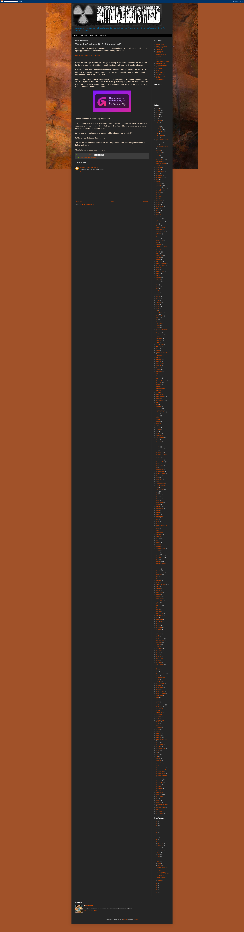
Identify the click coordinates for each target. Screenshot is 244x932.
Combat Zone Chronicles (159, 52)
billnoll (125, 919)
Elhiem (157, 292)
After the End (159, 130)
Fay (157, 310)
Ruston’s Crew (159, 613)
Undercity (158, 735)
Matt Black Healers (161, 473)
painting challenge (160, 548)
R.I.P (157, 578)
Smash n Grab (159, 658)
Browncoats (159, 218)
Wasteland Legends (161, 770)
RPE (157, 604)
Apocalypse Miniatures (162, 146)
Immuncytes (159, 408)
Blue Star (158, 196)
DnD (157, 275)
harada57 (82, 167)
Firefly (157, 314)
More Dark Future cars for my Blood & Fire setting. (163, 874)
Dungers (158, 287)
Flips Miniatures (160, 58)
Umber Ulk (158, 733)
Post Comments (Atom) (88, 204)
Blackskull (158, 187)
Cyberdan (158, 257)
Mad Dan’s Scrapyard (161, 454)
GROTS (158, 367)
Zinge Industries (160, 79)
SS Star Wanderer (160, 677)
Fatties (157, 308)
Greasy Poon (159, 363)
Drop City (158, 279)
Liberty (157, 439)
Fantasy (158, 306)
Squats (157, 675)
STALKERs (159, 681)
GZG (157, 375)
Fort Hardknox (159, 323)
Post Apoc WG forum (93, 157)
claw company (159, 237)
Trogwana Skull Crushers (160, 721)
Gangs (157, 342)
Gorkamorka (159, 359)
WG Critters (159, 790)
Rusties (158, 609)
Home (75, 35)
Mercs (157, 491)
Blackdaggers (159, 185)
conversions (159, 244)
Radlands (158, 580)
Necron (158, 510)
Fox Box (158, 327)
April (158, 861)
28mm (157, 116)
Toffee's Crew (159, 712)
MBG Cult (158, 475)
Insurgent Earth (160, 410)
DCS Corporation (160, 265)
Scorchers (158, 625)
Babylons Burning (160, 160)
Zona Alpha (159, 811)
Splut (157, 672)
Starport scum (159, 687)
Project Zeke (159, 567)
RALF (157, 582)
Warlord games (160, 762)
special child (159, 668)
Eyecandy (158, 302)
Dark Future (159, 261)
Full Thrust (158, 336)
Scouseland (159, 627)
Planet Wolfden (160, 558)
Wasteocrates (159, 782)
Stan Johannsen (160, 683)
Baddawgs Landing (161, 163)
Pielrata (158, 552)
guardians (158, 369)
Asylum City (159, 152)
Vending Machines (160, 748)
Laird (157, 431)
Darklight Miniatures (161, 263)
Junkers (158, 421)
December (160, 843)
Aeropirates (159, 128)
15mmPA (158, 110)
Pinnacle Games (160, 556)
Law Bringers (159, 435)
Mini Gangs (159, 495)
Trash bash (159, 714)
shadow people (160, 640)
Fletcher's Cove (160, 316)
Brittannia (158, 214)
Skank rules (159, 642)
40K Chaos (159, 120)
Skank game (159, 68)
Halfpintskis (159, 377)
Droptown (158, 281)
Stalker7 (158, 70)
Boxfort (157, 208)
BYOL (157, 224)
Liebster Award (160, 443)
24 (157, 826)
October (159, 848)
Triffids (157, 718)
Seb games (159, 635)
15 (157, 885)
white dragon (159, 792)
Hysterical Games (160, 400)
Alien (157, 133)
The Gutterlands (160, 74)
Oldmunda (158, 536)
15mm (81, 157)
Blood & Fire (94, 35)
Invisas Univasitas (160, 412)
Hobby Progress (160, 396)
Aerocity (158, 126)
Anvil (157, 145)
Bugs (157, 220)
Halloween (158, 379)
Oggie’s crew (159, 532)
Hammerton (159, 383)
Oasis (157, 530)
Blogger (136, 919)
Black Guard (159, 181)
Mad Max (158, 458)
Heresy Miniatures (160, 388)
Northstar (158, 514)
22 (157, 830)
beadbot (158, 173)
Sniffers (158, 660)
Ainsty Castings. (160, 132)
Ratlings (158, 586)
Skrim (157, 654)
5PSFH (158, 122)
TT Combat (159, 727)
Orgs (157, 540)
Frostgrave (158, 333)
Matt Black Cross (160, 471)
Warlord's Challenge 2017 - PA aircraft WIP (162, 869)
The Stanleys (159, 707)
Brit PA (157, 210)
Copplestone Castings (161, 246)
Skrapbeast (159, 650)
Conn (157, 242)
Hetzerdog (158, 390)
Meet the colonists (160, 485)
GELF (157, 348)
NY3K (157, 528)
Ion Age (158, 414)
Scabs (157, 617)
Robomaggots (159, 600)
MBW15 (158, 481)
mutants (158, 504)
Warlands (158, 760)
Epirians (158, 300)
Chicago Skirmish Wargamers (160, 228)
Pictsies (158, 550)
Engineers (158, 298)
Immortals (158, 406)
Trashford (158, 716)
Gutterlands (159, 371)
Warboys (158, 758)
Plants (157, 559)
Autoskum (158, 158)
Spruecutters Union (161, 674)
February (159, 865)
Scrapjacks (159, 629)
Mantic (157, 463)
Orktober (158, 542)
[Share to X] (99, 155)
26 (157, 821)
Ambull (157, 137)
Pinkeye (158, 554)
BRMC (157, 216)
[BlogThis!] (97, 155)
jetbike (157, 417)
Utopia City (159, 737)
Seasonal (158, 633)
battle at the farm (160, 171)
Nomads (158, 512)
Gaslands (158, 346)
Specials (158, 670)
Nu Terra (158, 523)
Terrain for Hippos (160, 72)
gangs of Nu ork (160, 344)
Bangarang (159, 167)
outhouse (158, 544)
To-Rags (158, 710)
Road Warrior (159, 598)
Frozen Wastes (160, 334)
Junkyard (158, 423)
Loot (157, 451)
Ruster (157, 608)
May (158, 859)
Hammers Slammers (161, 381)
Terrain (157, 703)
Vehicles (158, 746)
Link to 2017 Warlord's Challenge (87, 55)
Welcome (158, 786)
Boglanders (159, 200)
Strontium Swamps (161, 693)
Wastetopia (159, 784)
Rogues (158, 602)
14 (157, 887)
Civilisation (159, 235)
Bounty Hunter (159, 206)
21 (157, 832)
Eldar (157, 290)
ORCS (157, 538)
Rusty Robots (159, 615)
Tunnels (158, 729)
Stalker (157, 679)
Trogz (157, 723)
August (159, 852)
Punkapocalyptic (160, 573)
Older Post (145, 201)
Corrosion (158, 252)
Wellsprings (159, 788)
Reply (81, 172)
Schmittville (159, 621)
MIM (157, 493)
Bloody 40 (158, 192)
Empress (158, 296)
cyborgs (158, 259)
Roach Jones (159, 592)
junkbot (158, 419)
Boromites (158, 204)
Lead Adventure (160, 437)
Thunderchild (159, 708)
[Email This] (95, 155)
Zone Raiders (159, 813)
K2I (157, 425)
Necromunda (159, 508)
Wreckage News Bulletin (162, 804)
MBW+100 (158, 479)
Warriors (158, 766)
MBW (157, 477)
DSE (157, 283)
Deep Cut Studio (160, 271)
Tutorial (158, 731)
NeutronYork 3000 (160, 63)
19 (157, 837)
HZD (157, 402)
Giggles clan (159, 355)
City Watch (158, 233)
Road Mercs (159, 596)
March (159, 863)
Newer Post (79, 201)
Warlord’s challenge (161, 764)
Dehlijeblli (158, 273)
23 (157, 828)
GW (157, 373)
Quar (157, 576)
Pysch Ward (159, 574)
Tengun (158, 701)
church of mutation (160, 231)
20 (157, 834)
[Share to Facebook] (101, 155)
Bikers (157, 179)
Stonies (158, 689)
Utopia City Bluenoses (161, 739)
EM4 (157, 294)
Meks (157, 487)
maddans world (160, 460)
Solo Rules (159, 662)
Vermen (158, 750)
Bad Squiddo (159, 161)
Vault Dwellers (159, 744)
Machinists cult (159, 452)
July (158, 854)
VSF (157, 756)
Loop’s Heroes (159, 449)
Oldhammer (159, 534)
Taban (157, 697)
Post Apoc (85, 157)
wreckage (158, 802)
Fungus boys (159, 338)
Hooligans (158, 398)
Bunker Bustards (160, 222)
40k (157, 118)
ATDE (157, 154)
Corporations (159, 250)
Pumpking (158, 571)
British (157, 212)
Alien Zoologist (160, 135)
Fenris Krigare (159, 312)
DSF (157, 285)
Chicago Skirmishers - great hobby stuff (161, 47)
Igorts (157, 404)
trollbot (157, 725)
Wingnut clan (159, 796)
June (158, 856)
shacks (157, 637)
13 (157, 889)
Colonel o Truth (160, 49)
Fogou (157, 322)
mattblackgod (89, 905)
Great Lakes (159, 365)
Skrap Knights (159, 648)
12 (157, 892)
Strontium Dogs (160, 691)
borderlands (159, 202)
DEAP (157, 269)
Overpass (158, 546)
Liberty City (159, 441)
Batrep (157, 169)
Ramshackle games (161, 584)
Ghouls (158, 350)
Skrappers (158, 652)
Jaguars (158, 416)
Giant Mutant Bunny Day (162, 352)
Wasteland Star (160, 771)
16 (157, 883)
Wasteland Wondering (161, 775)
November (160, 845)
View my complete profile (90, 910)
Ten (157, 699)
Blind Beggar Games (161, 189)
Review (158, 590)
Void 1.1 (158, 754)
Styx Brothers (159, 695)
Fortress (158, 325)
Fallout (157, 304)
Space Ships (159, 666)
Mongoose (158, 499)
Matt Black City (159, 469)
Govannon (158, 361)
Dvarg (157, 288)
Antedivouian (159, 143)
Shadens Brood (160, 639)
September (160, 850)
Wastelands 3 (159, 779)
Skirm (157, 646)
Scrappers (158, 631)
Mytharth (103, 35)
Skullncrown (159, 656)
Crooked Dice (159, 255)
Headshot (158, 384)
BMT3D (158, 198)
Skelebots (158, 644)
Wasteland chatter (160, 768)
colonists (158, 239)
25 (157, 823)
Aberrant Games (160, 44)
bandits (158, 165)
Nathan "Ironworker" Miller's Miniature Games (162, 60)
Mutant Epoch (159, 502)
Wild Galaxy (83, 35)
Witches (158, 800)
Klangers (158, 427)
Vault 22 (158, 742)
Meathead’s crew (160, 483)
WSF (157, 809)
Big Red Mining (160, 177)
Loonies (158, 447)
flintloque (158, 318)
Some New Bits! (161, 877)
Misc (157, 497)
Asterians (158, 150)
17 (157, 841)
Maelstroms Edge (160, 462)
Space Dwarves (160, 664)
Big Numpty (159, 175)
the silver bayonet (160, 705)
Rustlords (158, 611)
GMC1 (157, 357)
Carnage (158, 226)
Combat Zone (159, 240)
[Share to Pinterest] (103, 155)
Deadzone (158, 267)
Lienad (157, 445)
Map (157, 467)
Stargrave (158, 685)
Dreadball (158, 277)
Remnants (158, 588)
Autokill (158, 156)
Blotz (157, 194)
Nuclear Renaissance (161, 525)
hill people (158, 392)
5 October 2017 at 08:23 (92, 167)
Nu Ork (157, 521)
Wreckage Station (160, 807)
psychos (158, 569)
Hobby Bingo (159, 394)
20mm (157, 114)
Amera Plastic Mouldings (162, 139)
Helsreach (158, 386)
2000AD (158, 112)
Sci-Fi (157, 623)
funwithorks (159, 340)
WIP (157, 798)
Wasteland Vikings (160, 773)
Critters (158, 254)
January (159, 880)
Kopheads (158, 429)
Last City (158, 433)
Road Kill (158, 594)
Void (157, 752)
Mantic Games (159, 465)
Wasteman (158, 781)
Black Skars (159, 183)
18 (157, 839)
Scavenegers (159, 619)
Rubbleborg (159, 606)
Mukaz (157, 500)
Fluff (157, 320)
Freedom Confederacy (161, 329)
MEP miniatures (160, 489)
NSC (157, 519)
